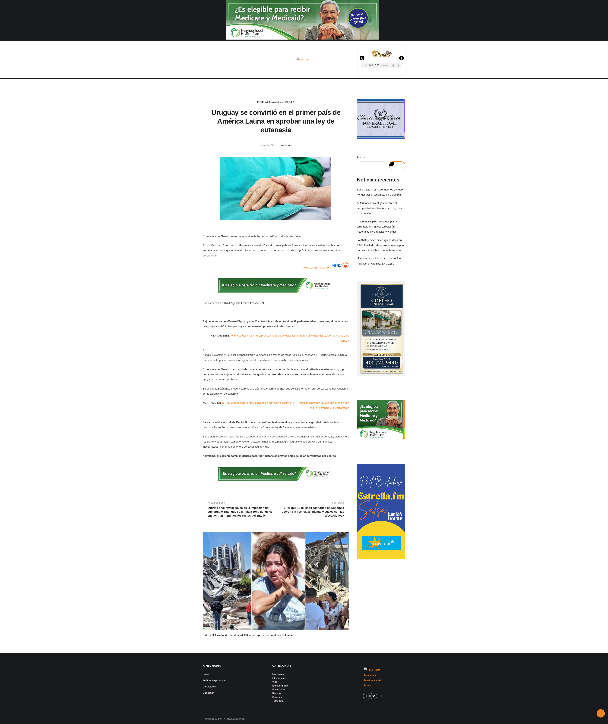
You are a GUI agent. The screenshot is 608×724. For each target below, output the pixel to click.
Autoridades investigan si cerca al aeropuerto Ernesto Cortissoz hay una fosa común (379, 208)
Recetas (276, 693)
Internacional (266, 102)
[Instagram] (381, 696)
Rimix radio (208, 719)
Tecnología (277, 700)
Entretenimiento (280, 685)
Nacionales (278, 674)
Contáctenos (209, 686)
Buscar (361, 157)
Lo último (282, 102)
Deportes (277, 697)
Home (206, 674)
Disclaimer (208, 692)
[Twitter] (373, 696)
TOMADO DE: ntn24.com (316, 267)
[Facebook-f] (366, 696)
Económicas (278, 689)
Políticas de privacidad (214, 680)
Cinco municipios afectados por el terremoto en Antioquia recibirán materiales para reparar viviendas (377, 226)
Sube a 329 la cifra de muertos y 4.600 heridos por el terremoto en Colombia (248, 635)
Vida (291, 102)
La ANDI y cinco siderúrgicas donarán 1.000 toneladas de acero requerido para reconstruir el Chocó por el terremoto (381, 245)
